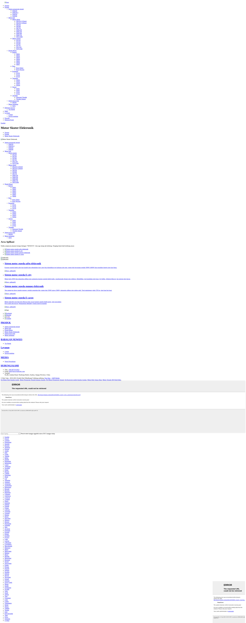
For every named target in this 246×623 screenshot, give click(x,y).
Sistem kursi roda (13, 101)
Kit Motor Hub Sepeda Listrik (10, 380)
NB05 (18, 61)
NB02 (18, 56)
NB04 (18, 59)
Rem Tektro (19, 68)
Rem (13, 66)
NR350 (18, 24)
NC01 (18, 73)
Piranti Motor (12, 50)
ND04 (18, 85)
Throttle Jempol (21, 99)
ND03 (18, 83)
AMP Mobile (56, 378)
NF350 (18, 42)
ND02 (18, 82)
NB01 (18, 54)
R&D (6, 111)
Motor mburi (16, 19)
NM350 (14, 14)
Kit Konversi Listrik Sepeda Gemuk (76, 380)
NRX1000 (19, 37)
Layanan (7, 113)
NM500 (14, 16)
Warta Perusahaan (10, 361)
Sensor (14, 87)
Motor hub (11, 18)
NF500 (18, 44)
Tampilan (15, 78)
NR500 (18, 26)
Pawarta (7, 118)
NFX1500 (19, 49)
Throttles (15, 95)
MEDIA (5, 357)
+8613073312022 (13, 369)
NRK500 (19, 33)
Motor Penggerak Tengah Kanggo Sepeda (32, 380)
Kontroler (15, 71)
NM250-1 (15, 12)
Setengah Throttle (21, 97)
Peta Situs (47, 378)
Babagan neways (10, 108)
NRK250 (19, 30)
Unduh (10, 114)
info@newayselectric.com (17, 371)
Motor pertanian (13, 104)
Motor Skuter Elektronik (12, 136)
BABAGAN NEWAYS (11, 339)
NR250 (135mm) (21, 21)
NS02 (18, 90)
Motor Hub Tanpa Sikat (94, 380)
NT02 (18, 94)
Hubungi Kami (9, 120)
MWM (14, 102)
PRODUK (6, 322)
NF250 (18, 40)
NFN (13, 106)
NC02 (18, 75)
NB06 (18, 63)
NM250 (14, 11)
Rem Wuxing (20, 69)
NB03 (18, 57)
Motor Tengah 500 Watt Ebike (112, 380)
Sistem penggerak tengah (16, 9)
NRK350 (19, 31)
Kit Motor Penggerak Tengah (55, 380)
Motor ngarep (16, 38)
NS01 (18, 89)
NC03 (18, 76)
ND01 (18, 80)
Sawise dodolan (13, 116)
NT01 (18, 92)
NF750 (18, 45)
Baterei (14, 52)
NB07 (18, 64)
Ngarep (7, 5)
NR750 (18, 28)
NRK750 (19, 35)
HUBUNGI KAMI (10, 365)
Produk (7, 7)
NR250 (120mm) (21, 23)
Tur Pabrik (11, 109)
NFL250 (18, 47)
